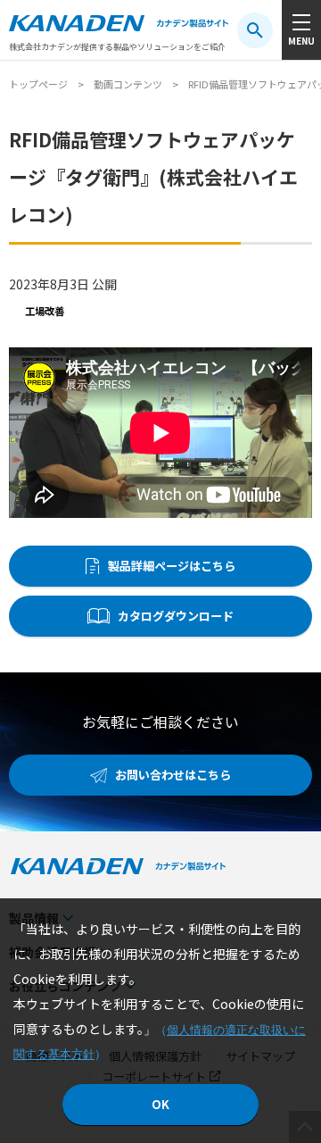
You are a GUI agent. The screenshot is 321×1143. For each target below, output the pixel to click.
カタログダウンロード (176, 615)
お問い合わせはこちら (173, 774)
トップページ (38, 84)
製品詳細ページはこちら (171, 565)
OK (160, 1104)
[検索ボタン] (255, 30)
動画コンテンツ (128, 84)
